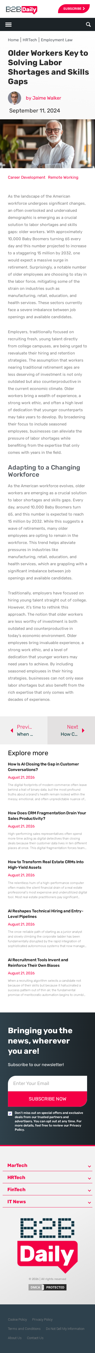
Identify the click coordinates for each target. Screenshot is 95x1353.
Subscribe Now (47, 1099)
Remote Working (63, 177)
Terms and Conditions (24, 1329)
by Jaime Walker (43, 98)
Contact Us (35, 1338)
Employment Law (57, 40)
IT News (16, 1201)
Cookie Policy (17, 1319)
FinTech (16, 1189)
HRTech (30, 40)
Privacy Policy (42, 1319)
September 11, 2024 (34, 110)
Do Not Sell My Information (65, 1329)
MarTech (17, 1165)
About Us (15, 1338)
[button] (88, 24)
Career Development (26, 177)
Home (13, 40)
